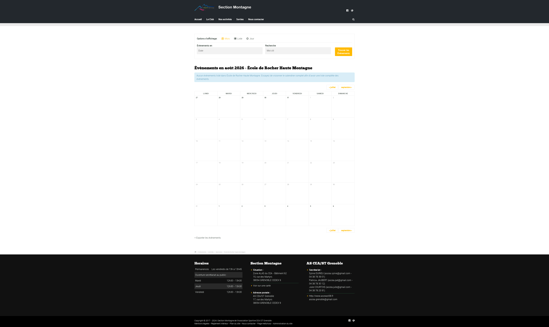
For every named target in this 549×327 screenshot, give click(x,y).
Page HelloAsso (264, 323)
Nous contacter (256, 19)
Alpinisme (219, 252)
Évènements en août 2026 (219, 68)
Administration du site (282, 323)
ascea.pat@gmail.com (339, 280)
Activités (211, 252)
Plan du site (235, 323)
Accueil (198, 19)
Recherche (270, 45)
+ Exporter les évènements (207, 237)
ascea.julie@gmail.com (338, 287)
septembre (346, 87)
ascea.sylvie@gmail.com (337, 273)
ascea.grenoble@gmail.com (323, 299)
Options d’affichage (207, 38)
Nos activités (225, 19)
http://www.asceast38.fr (321, 295)
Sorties (240, 19)
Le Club (210, 19)
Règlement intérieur (219, 323)
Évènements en (204, 45)
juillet (332, 87)
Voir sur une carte (262, 285)
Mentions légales (201, 323)
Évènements (202, 252)
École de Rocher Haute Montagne (234, 252)
